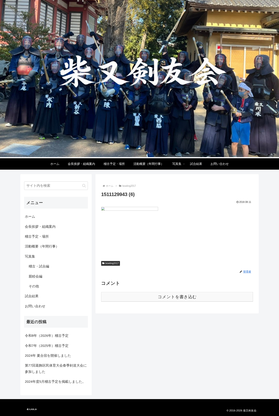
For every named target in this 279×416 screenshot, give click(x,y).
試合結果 (32, 296)
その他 (34, 286)
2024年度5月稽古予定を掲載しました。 (55, 382)
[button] (84, 185)
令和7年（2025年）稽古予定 (47, 346)
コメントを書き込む (177, 296)
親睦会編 (35, 276)
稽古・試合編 (39, 266)
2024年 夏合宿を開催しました (48, 355)
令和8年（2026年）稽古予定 (47, 336)
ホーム (30, 216)
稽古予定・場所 (37, 236)
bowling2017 (112, 263)
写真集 (30, 256)
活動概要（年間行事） (42, 246)
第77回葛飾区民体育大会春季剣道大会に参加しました (56, 368)
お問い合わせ (35, 306)
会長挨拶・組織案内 (40, 227)
